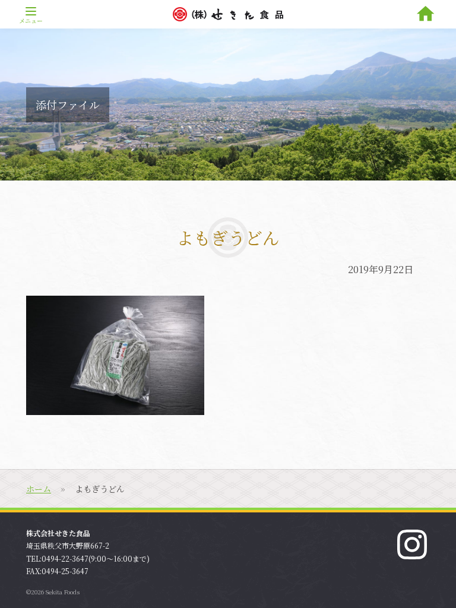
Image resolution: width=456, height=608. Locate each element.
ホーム (38, 489)
